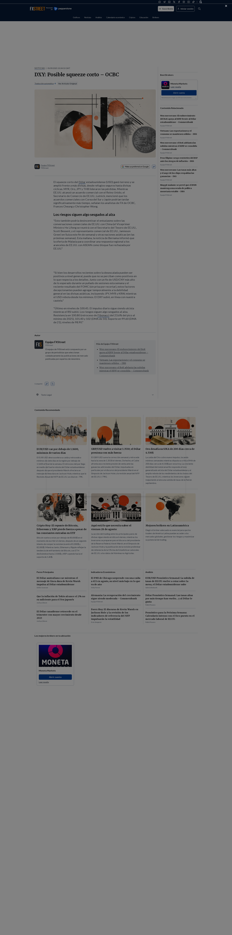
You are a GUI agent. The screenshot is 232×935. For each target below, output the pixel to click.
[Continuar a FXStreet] (226, 6)
